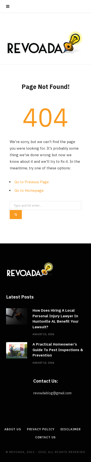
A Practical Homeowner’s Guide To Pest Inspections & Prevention (58, 349)
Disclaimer (70, 429)
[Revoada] (45, 42)
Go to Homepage (29, 190)
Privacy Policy (41, 429)
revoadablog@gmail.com (52, 393)
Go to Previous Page (32, 182)
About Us (12, 429)
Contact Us (45, 437)
